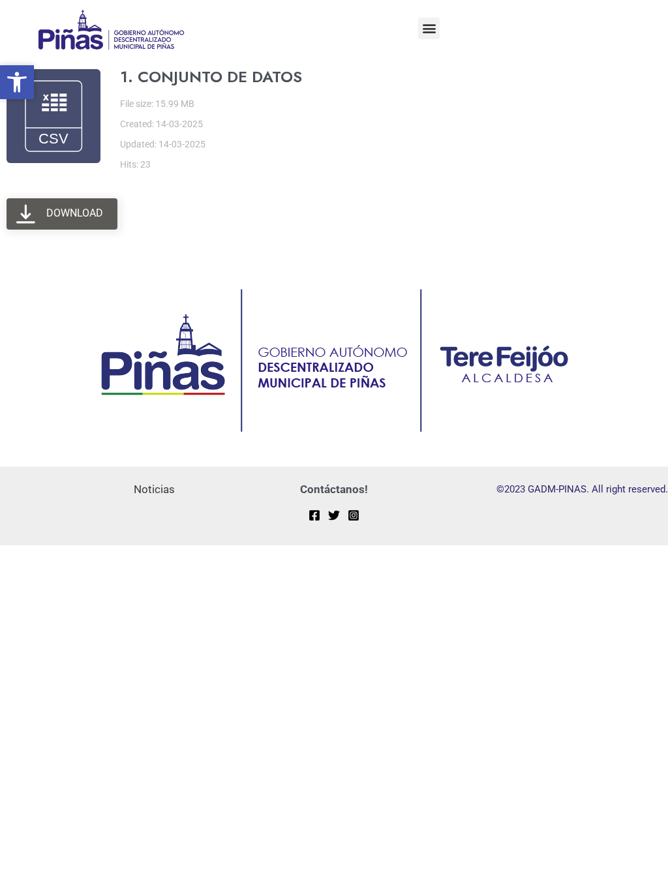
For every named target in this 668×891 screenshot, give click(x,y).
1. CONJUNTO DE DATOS (211, 76)
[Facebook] (314, 515)
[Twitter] (334, 515)
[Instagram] (353, 515)
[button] (429, 28)
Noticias (154, 489)
